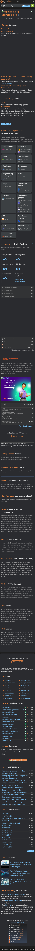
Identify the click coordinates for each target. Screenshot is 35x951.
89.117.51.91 (5, 821)
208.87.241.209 (7, 833)
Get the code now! (17, 922)
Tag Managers (23, 156)
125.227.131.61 (6, 814)
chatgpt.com (9, 693)
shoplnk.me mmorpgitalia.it (12, 790)
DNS (17, 629)
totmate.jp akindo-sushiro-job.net (14, 800)
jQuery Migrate (25, 191)
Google (17, 539)
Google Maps (8, 159)
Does (17, 510)
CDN (4, 216)
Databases (22, 166)
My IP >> (30, 851)
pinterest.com (10, 698)
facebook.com (10, 683)
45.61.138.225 (6, 845)
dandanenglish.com (8, 712)
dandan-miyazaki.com (9, 715)
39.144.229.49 (6, 835)
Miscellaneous (23, 226)
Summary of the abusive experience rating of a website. (16, 472)
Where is (17, 480)
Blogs (5, 184)
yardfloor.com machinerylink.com (14, 792)
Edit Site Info (6, 124)
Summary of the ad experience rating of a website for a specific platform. (15, 458)
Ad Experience (17, 454)
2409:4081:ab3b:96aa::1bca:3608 (13, 818)
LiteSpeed (7, 169)
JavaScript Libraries (22, 185)
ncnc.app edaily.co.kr (10, 785)
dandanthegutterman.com (11, 719)
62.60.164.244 (7, 842)
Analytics (22, 146)
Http (17, 605)
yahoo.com (25, 693)
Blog (15, 949)
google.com (9, 680)
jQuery (22, 189)
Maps (5, 156)
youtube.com (25, 680)
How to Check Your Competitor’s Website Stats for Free (21, 882)
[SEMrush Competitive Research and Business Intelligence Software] (10, 359)
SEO (4, 226)
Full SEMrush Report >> (26, 426)
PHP (5, 179)
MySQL (22, 169)
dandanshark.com (8, 722)
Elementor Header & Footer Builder (23, 205)
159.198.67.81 (6, 828)
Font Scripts (7, 233)
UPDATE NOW (17, 436)
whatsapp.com (26, 698)
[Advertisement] (17, 57)
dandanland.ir (6, 738)
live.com (24, 695)
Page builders (8, 146)
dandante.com (7, 726)
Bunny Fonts (8, 237)
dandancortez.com (8, 724)
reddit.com (24, 688)
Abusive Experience (17, 467)
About (26, 949)
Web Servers (7, 166)
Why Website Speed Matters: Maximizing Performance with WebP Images (20, 864)
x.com (7, 685)
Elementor (7, 149)
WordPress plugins (22, 197)
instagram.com (26, 683)
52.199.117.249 (6, 840)
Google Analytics (25, 149)
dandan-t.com (6, 707)
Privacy (20, 949)
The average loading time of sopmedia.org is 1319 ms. (16, 501)
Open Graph (24, 229)
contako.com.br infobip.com (12, 788)
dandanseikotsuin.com (9, 729)
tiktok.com (8, 688)
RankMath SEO (25, 211)
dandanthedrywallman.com (11, 731)
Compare (27, 5)
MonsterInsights (25, 151)
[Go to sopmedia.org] (18, 15)
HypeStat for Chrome (19, 760)
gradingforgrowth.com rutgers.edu (15, 776)
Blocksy (22, 221)
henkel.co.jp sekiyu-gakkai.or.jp (13, 804)
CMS (20, 174)
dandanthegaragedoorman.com (13, 710)
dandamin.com (7, 736)
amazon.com (25, 685)
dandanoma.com (7, 734)
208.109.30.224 (7, 816)
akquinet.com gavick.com (11, 797)
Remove (8, 905)
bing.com (8, 690)
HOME (16, 1)
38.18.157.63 (6, 837)
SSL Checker (17, 559)
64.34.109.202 (7, 847)
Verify (17, 584)
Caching (6, 195)
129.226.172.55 (7, 830)
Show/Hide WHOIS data (13, 901)
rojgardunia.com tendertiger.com (14, 802)
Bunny (6, 219)
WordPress (23, 177)
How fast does (17, 496)
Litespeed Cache (9, 199)
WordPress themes (22, 217)
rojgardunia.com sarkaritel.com (13, 780)
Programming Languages (8, 175)
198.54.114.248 (6, 83)
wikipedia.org (9, 695)
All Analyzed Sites (7, 949)
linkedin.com (25, 690)
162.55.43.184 (6, 826)
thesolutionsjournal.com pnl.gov (14, 771)
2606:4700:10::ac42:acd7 (11, 823)
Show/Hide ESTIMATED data (15, 894)
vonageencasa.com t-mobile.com (14, 783)
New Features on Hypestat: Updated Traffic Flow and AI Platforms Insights (20, 873)
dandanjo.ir (5, 717)
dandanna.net (6, 741)
